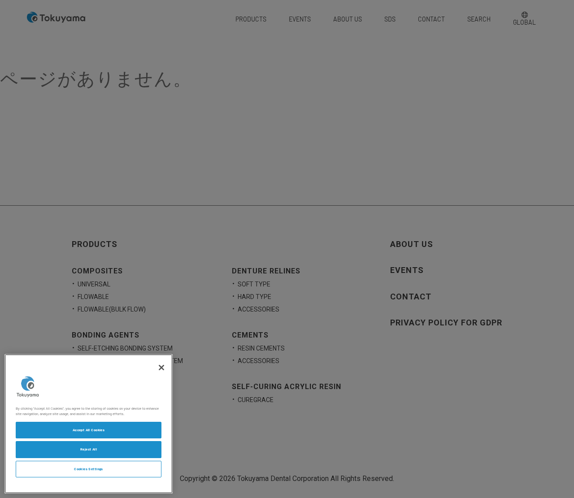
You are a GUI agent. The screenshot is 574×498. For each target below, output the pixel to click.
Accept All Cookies (88, 430)
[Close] (161, 367)
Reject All (88, 449)
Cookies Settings (88, 469)
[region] (88, 424)
